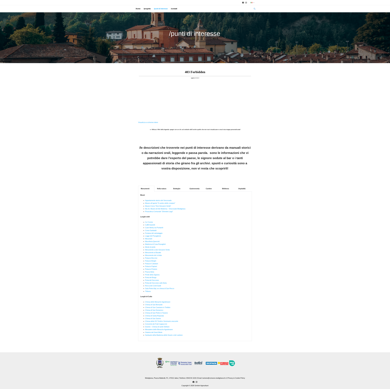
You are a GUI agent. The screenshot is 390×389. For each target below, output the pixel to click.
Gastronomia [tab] (194, 189)
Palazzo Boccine (151, 258)
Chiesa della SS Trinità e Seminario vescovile (161, 321)
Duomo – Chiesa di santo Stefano (157, 327)
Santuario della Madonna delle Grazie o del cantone (164, 335)
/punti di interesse (161, 9)
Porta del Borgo (150, 277)
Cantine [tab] (209, 189)
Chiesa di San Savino (153, 318)
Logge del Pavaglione (153, 236)
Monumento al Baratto (153, 252)
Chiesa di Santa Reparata (154, 316)
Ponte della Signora (152, 275)
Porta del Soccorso (152, 280)
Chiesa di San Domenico (154, 310)
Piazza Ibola (149, 272)
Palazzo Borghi (150, 261)
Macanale (148, 239)
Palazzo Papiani (151, 266)
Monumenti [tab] (145, 189)
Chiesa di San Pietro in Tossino (156, 313)
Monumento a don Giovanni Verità (157, 250)
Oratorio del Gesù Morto (153, 332)
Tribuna (148, 291)
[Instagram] (246, 3)
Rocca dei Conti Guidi (153, 286)
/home (138, 9)
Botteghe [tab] (176, 189)
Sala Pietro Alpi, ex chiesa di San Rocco (159, 288)
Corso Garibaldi (151, 230)
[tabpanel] (195, 266)
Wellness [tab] (225, 189)
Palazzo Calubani (151, 264)
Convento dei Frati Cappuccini (156, 324)
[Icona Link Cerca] (254, 9)
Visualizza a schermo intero (148, 122)
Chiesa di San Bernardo (153, 305)
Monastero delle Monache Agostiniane (159, 329)
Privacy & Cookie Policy (236, 378)
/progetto (147, 9)
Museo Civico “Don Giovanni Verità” (158, 206)
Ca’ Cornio (149, 222)
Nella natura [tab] (161, 189)
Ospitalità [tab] (241, 189)
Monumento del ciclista (153, 255)
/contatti (174, 9)
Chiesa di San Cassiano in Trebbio (157, 307)
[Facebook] (243, 3)
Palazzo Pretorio (151, 269)
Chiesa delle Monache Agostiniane (157, 302)
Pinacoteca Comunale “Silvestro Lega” (159, 211)
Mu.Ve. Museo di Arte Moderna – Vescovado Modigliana (165, 209)
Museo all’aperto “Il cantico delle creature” (160, 203)
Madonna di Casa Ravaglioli (155, 244)
